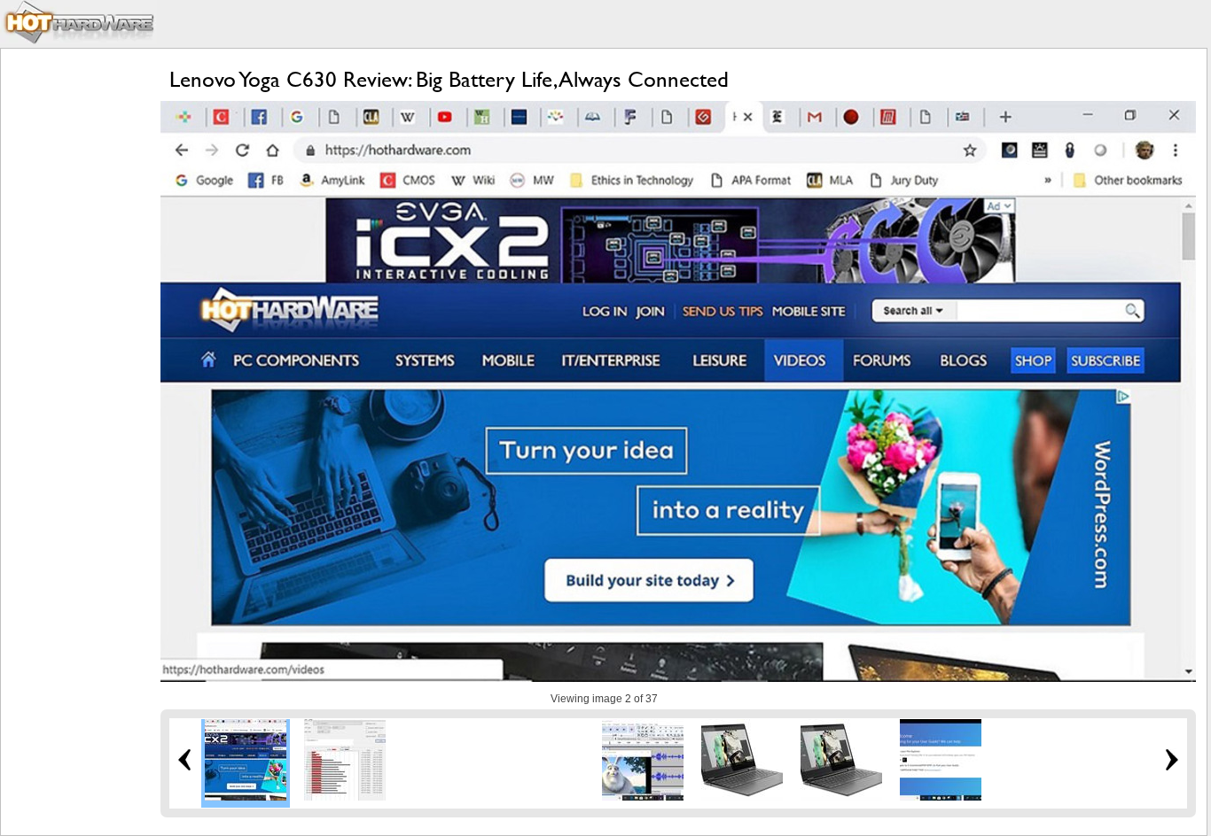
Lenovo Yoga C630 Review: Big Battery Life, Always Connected (449, 79)
